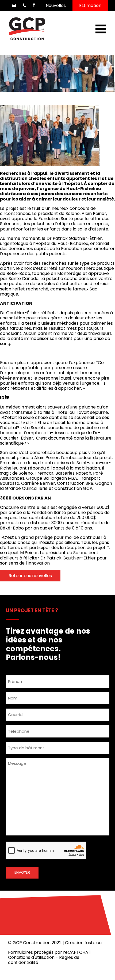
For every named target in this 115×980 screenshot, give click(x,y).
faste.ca (93, 943)
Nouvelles (56, 5)
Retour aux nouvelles (30, 576)
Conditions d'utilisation (31, 957)
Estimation (90, 5)
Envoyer (22, 872)
